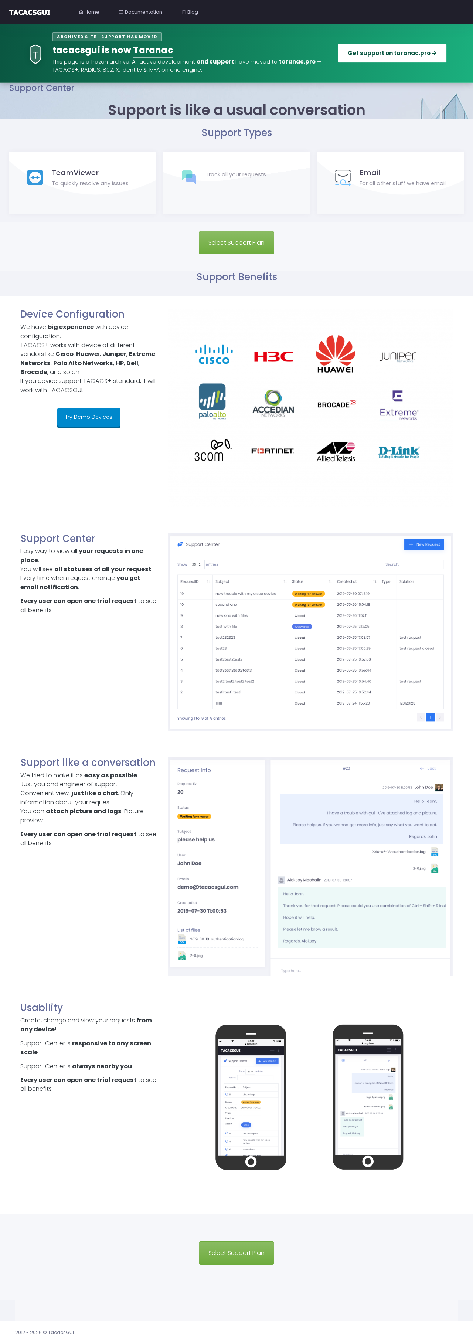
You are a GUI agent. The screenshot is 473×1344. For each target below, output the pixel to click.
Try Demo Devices (88, 417)
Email (370, 172)
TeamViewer (75, 172)
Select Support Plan (236, 242)
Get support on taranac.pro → (392, 53)
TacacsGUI (61, 1332)
